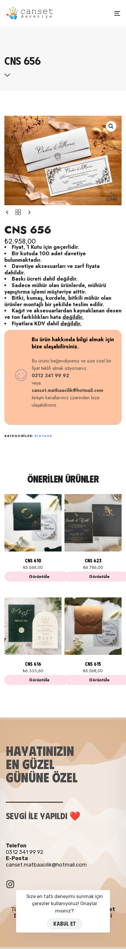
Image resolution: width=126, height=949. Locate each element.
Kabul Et (64, 923)
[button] (111, 126)
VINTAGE (43, 435)
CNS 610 (33, 560)
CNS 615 (93, 664)
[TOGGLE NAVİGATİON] (101, 13)
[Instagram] (10, 884)
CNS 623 (93, 560)
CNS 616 (33, 664)
